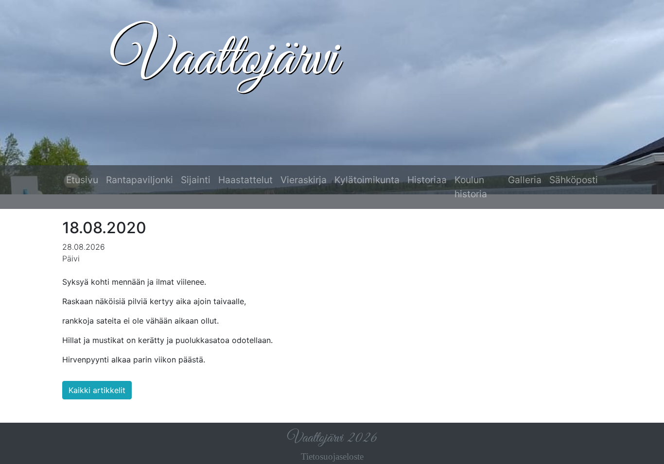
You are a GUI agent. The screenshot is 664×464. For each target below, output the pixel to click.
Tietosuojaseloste (332, 456)
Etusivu (82, 180)
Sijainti (195, 180)
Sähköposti (573, 180)
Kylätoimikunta (367, 180)
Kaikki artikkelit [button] (97, 390)
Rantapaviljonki (139, 180)
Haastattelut (245, 180)
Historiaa (427, 180)
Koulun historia (470, 187)
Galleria (525, 180)
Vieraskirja (303, 180)
